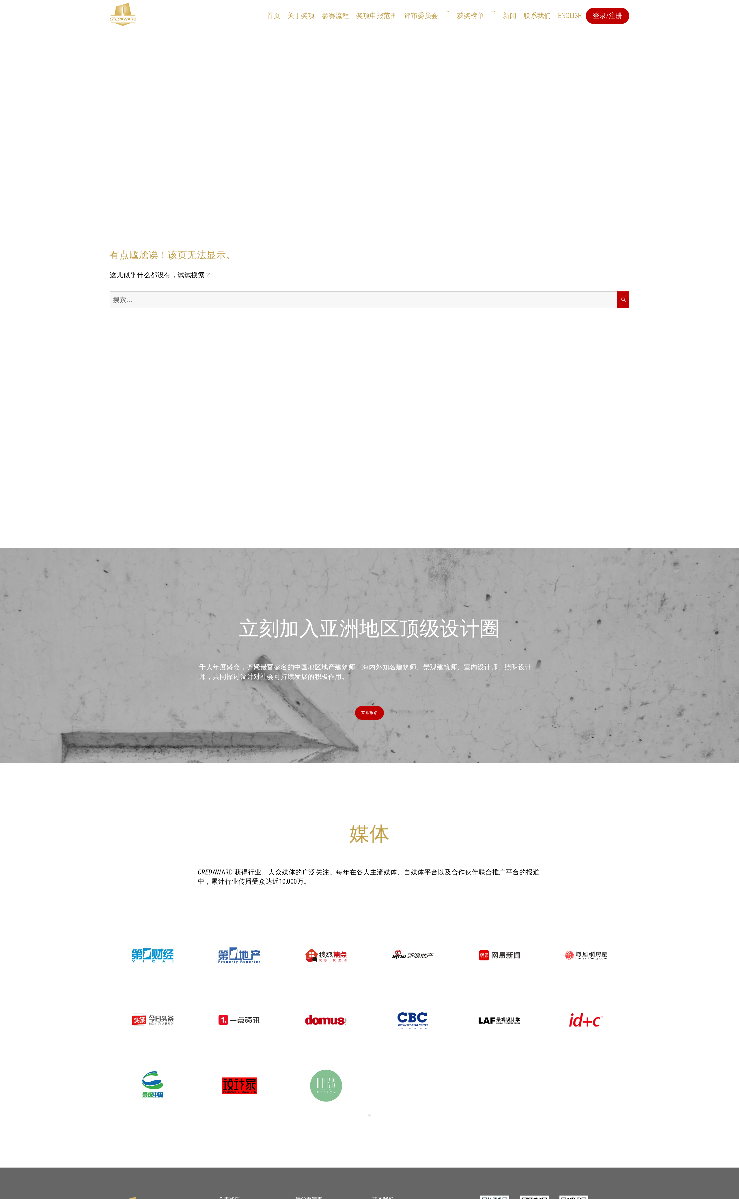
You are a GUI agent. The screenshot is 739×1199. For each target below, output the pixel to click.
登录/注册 (607, 16)
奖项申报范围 (376, 16)
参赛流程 (335, 16)
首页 (273, 16)
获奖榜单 (470, 16)
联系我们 (537, 16)
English (570, 16)
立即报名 (369, 712)
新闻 (509, 16)
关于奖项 (301, 16)
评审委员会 (421, 16)
